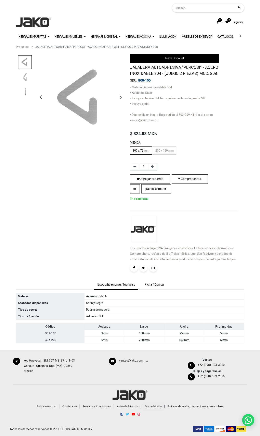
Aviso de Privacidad (128, 406)
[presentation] (41, 97)
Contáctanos (69, 406)
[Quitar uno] (134, 166)
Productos (22, 46)
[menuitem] (168, 37)
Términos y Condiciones (97, 406)
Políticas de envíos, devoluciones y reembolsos (195, 406)
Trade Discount (174, 58)
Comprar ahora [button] (190, 179)
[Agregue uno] (152, 166)
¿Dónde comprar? (156, 188)
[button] (240, 37)
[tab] (116, 285)
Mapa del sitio (153, 406)
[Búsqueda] (239, 7)
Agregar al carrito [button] (152, 179)
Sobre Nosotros (46, 406)
